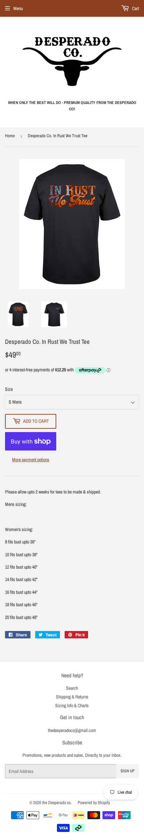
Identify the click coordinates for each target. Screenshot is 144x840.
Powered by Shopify (94, 802)
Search (72, 688)
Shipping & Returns (72, 697)
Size (9, 389)
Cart (135, 8)
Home (10, 136)
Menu (18, 8)
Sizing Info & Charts (72, 705)
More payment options (30, 460)
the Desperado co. (57, 802)
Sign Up (128, 771)
